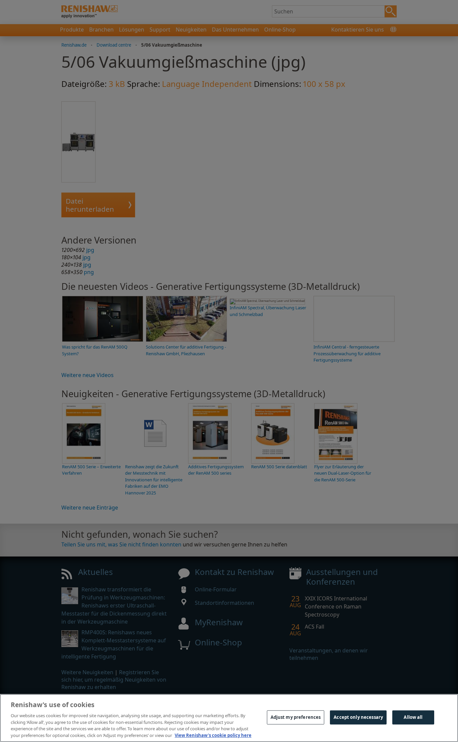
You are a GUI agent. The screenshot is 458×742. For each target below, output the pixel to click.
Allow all (413, 717)
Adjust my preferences (296, 717)
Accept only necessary (358, 717)
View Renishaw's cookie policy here (213, 735)
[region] (229, 718)
